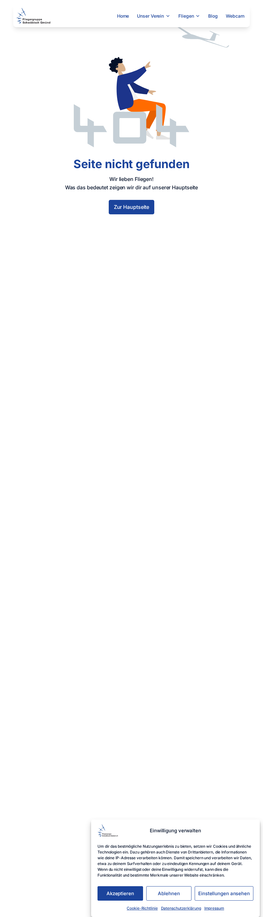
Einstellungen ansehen (224, 893)
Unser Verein (150, 16)
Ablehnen (169, 893)
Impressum (214, 908)
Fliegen (186, 16)
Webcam (235, 16)
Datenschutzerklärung (181, 908)
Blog (213, 16)
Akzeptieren (120, 893)
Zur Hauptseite (131, 207)
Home (123, 16)
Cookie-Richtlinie (142, 908)
